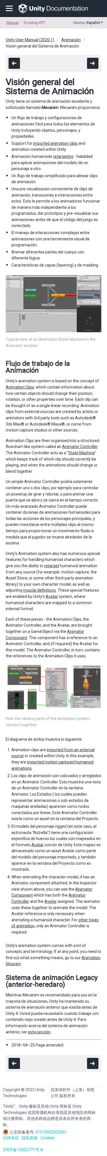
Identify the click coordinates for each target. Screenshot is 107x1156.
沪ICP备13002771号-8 (23, 1149)
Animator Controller (80, 446)
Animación (71, 40)
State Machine (81, 453)
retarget (51, 565)
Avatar (52, 596)
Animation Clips (20, 387)
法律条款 (11, 1138)
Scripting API (34, 22)
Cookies (48, 1138)
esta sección (39, 1032)
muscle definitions (39, 590)
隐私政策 (30, 1138)
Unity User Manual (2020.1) (30, 40)
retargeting (63, 156)
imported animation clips (55, 143)
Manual (13, 22)
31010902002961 (51, 1132)
